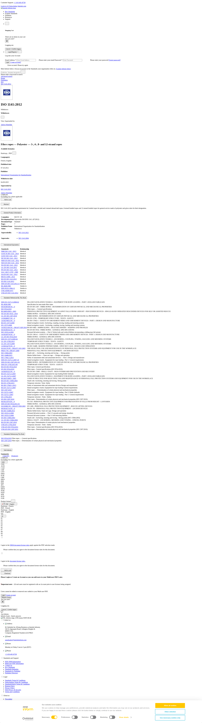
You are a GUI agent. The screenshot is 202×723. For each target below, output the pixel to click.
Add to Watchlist (6, 125)
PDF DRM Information (13, 662)
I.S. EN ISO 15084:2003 (9, 420)
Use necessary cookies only (170, 718)
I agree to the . (13, 561)
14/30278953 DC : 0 (8, 320)
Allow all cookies (170, 705)
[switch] (75, 717)
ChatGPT (6, 456)
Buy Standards (10, 12)
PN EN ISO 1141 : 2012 (9, 270)
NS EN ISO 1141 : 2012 (9, 265)
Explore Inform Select (63, 69)
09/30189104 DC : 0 (8, 330)
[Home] (8, 8)
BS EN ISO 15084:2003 (9, 381)
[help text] (2, 117)
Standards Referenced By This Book (14, 298)
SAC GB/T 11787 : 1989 (9, 272)
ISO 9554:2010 (6, 309)
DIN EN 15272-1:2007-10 (10, 360)
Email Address (30, 60)
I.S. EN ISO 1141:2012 (9, 267)
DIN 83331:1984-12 (8, 288)
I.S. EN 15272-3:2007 (8, 376)
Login (7, 62)
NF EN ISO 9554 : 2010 (9, 314)
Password (82, 60)
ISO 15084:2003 (6, 353)
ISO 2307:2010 (6, 390)
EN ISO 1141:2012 (7, 281)
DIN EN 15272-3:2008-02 (10, 302)
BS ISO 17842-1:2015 (8, 385)
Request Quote (6, 597)
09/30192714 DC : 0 (8, 408)
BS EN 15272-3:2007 (8, 374)
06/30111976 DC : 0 (8, 401)
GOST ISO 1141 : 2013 (9, 256)
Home (3, 78)
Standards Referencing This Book (13, 434)
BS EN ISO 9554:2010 (9, 367)
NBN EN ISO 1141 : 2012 (10, 260)
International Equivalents (11, 245)
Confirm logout (16, 49)
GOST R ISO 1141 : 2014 (10, 254)
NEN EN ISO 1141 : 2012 (10, 263)
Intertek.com (22, 6)
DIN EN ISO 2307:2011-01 (10, 362)
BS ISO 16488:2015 (8, 411)
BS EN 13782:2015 (7, 383)
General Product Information (12, 213)
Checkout (7, 573)
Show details (124, 717)
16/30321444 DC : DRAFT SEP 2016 (14, 327)
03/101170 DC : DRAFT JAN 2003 (13, 348)
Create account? (15, 62)
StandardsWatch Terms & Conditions (17, 684)
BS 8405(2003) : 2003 (8, 311)
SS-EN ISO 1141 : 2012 (9, 274)
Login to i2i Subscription (9, 6)
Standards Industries (11, 669)
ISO (2, 82)
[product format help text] (13, 501)
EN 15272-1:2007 (7, 395)
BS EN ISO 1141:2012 (9, 279)
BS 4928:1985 (6, 286)
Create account (11, 595)
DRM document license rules (20, 545)
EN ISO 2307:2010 (7, 399)
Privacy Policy (10, 688)
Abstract (6, 204)
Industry (6, 445)
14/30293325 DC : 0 (8, 371)
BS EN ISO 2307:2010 (9, 422)
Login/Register (12, 52)
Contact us (8, 665)
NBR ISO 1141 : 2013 (8, 251)
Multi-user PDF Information (14, 663)
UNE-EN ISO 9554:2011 (9, 427)
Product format (6, 501)
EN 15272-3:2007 (7, 392)
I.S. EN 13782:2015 (8, 341)
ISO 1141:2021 (6, 189)
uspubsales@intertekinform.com (15, 640)
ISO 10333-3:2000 (7, 415)
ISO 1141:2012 (6, 84)
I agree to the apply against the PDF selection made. (28, 545)
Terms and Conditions (12, 692)
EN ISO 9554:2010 (7, 369)
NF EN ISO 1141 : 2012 (9, 258)
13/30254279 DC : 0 (8, 346)
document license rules (17, 561)
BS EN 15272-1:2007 (8, 388)
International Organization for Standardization (16, 175)
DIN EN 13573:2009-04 (9, 339)
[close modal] (7, 41)
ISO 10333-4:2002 (7, 332)
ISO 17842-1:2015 (7, 358)
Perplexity (14, 456)
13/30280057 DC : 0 (8, 318)
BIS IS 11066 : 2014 (8, 277)
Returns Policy (10, 686)
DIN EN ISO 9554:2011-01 (10, 404)
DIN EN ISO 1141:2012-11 (10, 284)
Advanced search (6, 76)
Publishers (4, 80)
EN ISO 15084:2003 (8, 418)
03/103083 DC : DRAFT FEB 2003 (13, 406)
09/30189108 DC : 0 (8, 307)
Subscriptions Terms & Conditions (16, 682)
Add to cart (7, 199)
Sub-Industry (7, 450)
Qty (2, 514)
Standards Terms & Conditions (15, 680)
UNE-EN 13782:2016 (8, 425)
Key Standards (10, 667)
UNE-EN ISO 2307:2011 (9, 429)
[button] (4, 462)
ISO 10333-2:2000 (7, 413)
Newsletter (8, 699)
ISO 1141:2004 (24, 238)
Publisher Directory (11, 673)
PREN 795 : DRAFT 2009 (10, 351)
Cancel (8, 49)
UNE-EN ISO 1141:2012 (9, 293)
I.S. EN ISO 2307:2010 (9, 316)
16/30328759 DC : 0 (8, 334)
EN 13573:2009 (6, 325)
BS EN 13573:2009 (7, 323)
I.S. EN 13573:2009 (8, 344)
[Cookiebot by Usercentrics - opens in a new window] (28, 718)
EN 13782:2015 (6, 397)
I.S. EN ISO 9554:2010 (9, 337)
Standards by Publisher (12, 671)
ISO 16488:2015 (6, 355)
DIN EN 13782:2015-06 (9, 364)
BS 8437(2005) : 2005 (8, 378)
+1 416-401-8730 (19, 2)
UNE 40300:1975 (7, 291)
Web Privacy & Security (13, 690)
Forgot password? (115, 60)
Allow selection (170, 712)
